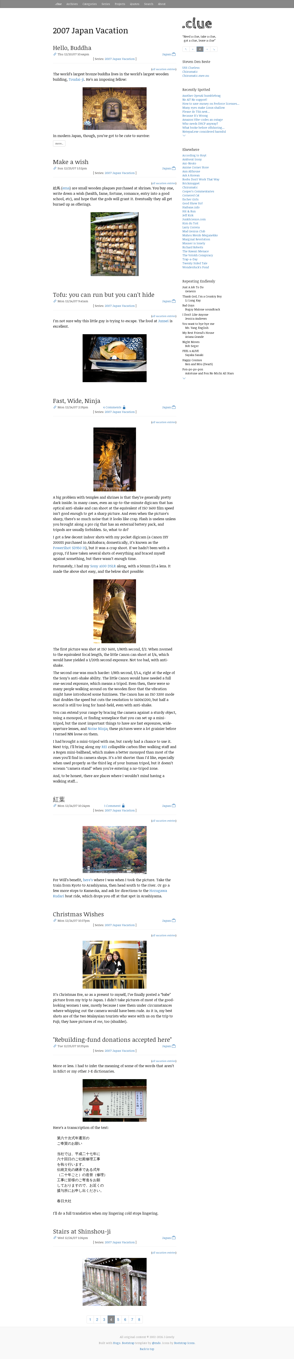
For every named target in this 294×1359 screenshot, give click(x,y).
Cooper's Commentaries (198, 191)
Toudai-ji (76, 79)
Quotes (134, 4)
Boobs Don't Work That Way (200, 179)
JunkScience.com (194, 219)
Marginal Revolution (196, 239)
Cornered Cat (190, 195)
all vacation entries (163, 69)
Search (148, 4)
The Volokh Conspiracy (197, 255)
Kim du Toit (190, 223)
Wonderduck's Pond (195, 267)
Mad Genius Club (193, 231)
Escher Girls (190, 199)
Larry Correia (191, 227)
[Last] (214, 49)
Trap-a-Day (190, 259)
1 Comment (112, 806)
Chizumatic (190, 72)
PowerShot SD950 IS (69, 547)
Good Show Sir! (192, 203)
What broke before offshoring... (203, 127)
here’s (88, 879)
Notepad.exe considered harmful (204, 131)
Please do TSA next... (196, 111)
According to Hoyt (194, 155)
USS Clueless (191, 68)
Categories (90, 4)
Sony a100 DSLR (103, 566)
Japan (167, 54)
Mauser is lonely (193, 243)
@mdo (156, 1343)
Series (106, 4)
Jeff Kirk (187, 215)
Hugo (116, 1343)
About (162, 4)
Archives (72, 4)
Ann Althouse (191, 171)
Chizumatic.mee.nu (195, 76)
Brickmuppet (191, 183)
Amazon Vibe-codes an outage (202, 119)
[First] (186, 49)
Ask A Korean (191, 175)
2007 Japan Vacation (120, 59)
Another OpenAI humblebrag (201, 95)
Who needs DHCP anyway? (200, 123)
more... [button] (59, 143)
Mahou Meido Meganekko (200, 235)
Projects (120, 4)
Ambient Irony (192, 159)
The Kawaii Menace (195, 251)
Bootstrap (128, 1343)
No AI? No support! (194, 99)
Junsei (163, 320)
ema (66, 188)
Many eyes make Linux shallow (203, 107)
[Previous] (193, 49)
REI (104, 746)
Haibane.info (191, 207)
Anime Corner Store (195, 167)
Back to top (147, 1349)
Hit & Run (189, 211)
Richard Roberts (192, 247)
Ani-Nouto (189, 163)
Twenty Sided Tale (194, 263)
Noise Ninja (97, 728)
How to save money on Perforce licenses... (210, 103)
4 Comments (112, 407)
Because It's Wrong (195, 115)
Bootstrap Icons (184, 1343)
